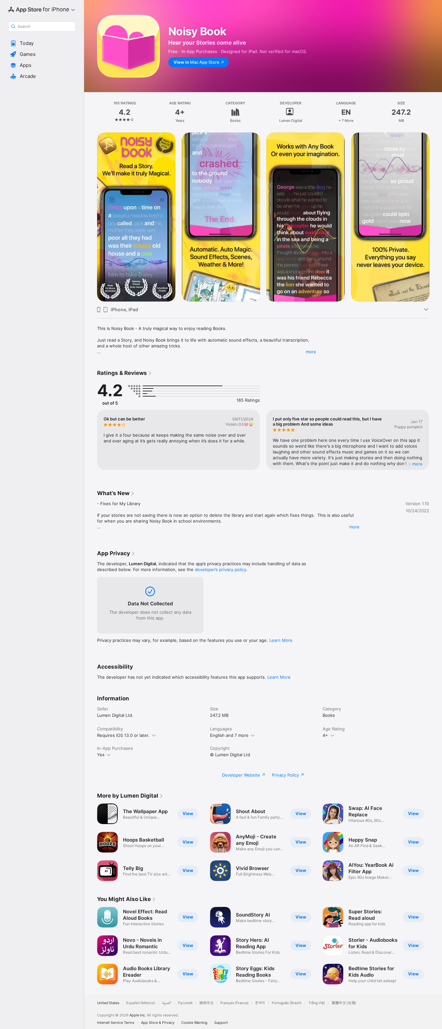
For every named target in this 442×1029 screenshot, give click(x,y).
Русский (185, 1003)
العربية (166, 1003)
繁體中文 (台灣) (344, 1003)
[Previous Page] (90, 217)
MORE (417, 463)
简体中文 (206, 1003)
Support (221, 1022)
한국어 (260, 1003)
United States (108, 1003)
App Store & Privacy (157, 1022)
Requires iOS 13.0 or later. (123, 735)
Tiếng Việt (316, 1003)
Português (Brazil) (287, 1003)
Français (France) (234, 1003)
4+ (325, 735)
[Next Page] (435, 217)
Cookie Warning (194, 1022)
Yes (101, 754)
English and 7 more (229, 735)
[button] (41, 43)
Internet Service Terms (115, 1022)
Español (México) (140, 1003)
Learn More (281, 640)
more (311, 351)
